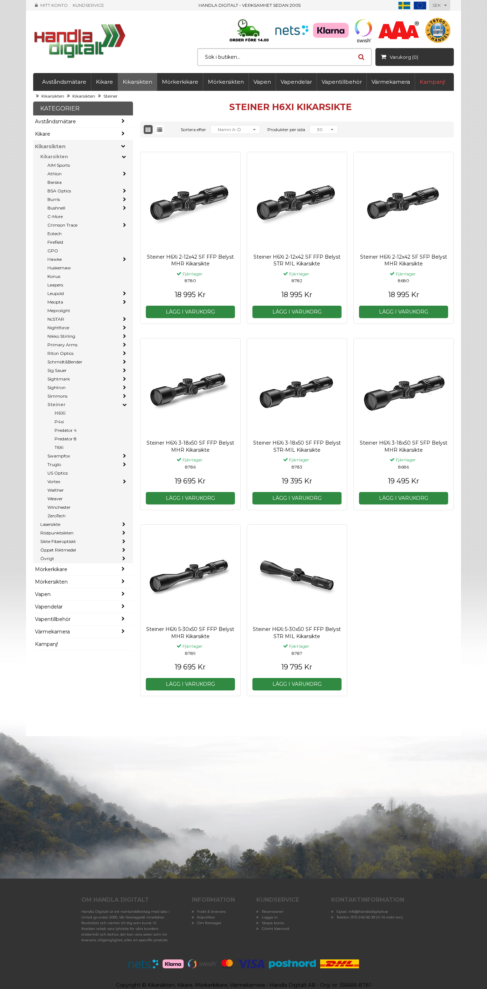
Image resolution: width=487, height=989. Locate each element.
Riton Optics (60, 353)
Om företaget (209, 923)
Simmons (57, 396)
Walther (55, 490)
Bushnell (56, 208)
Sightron (56, 387)
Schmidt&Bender (64, 361)
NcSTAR (55, 319)
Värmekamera (390, 81)
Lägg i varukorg (190, 312)
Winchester (59, 507)
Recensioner (272, 911)
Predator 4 (66, 430)
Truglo (54, 464)
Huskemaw (59, 267)
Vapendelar (296, 81)
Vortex (53, 481)
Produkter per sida (286, 129)
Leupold (55, 293)
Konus (53, 276)
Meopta (55, 302)
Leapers (55, 285)
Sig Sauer (57, 370)
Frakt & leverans (211, 911)
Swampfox (58, 456)
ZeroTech (56, 515)
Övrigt (47, 558)
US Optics (57, 473)
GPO (52, 250)
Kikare (104, 81)
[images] (148, 129)
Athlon (54, 173)
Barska (54, 182)
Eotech (54, 233)
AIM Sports (58, 165)
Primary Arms (62, 344)
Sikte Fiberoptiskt (58, 541)
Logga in (270, 917)
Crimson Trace (62, 225)
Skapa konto (273, 923)
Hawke (54, 259)
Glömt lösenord (275, 928)
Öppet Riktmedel (58, 550)
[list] (159, 129)
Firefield (55, 242)
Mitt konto (54, 5)
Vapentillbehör (342, 81)
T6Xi (59, 447)
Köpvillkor (206, 917)
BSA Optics (59, 190)
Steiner (110, 96)
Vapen (262, 81)
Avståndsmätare (64, 81)
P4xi (59, 421)
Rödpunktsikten (56, 532)
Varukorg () (404, 57)
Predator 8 (66, 438)
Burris (53, 199)
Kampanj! (432, 81)
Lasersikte (50, 524)
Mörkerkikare (180, 81)
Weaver (55, 498)
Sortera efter (193, 129)
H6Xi (60, 413)
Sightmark (58, 379)
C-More (55, 216)
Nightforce (58, 327)
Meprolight (58, 310)
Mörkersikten (226, 81)
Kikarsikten (137, 81)
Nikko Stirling (61, 336)
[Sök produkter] (361, 57)
